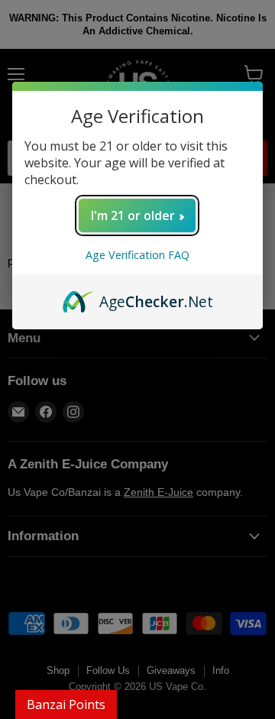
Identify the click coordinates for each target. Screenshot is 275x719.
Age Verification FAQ (137, 255)
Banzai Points (66, 704)
